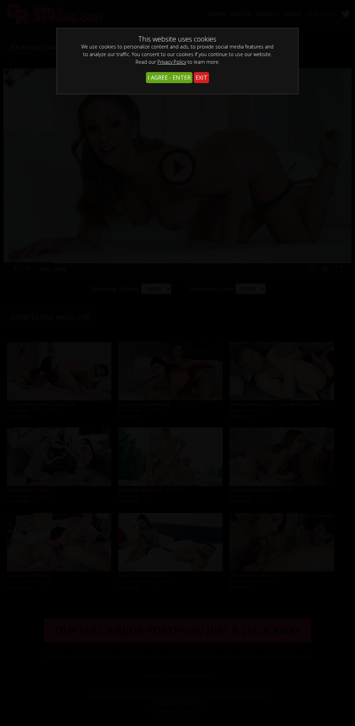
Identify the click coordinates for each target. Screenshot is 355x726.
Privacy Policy (171, 62)
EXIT (201, 77)
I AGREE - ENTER (169, 77)
